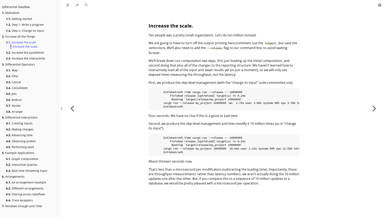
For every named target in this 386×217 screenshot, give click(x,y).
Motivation (11, 13)
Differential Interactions (19, 117)
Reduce (14, 100)
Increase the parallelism (25, 52)
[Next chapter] (374, 108)
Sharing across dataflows (25, 194)
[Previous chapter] (73, 108)
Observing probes (21, 141)
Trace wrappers (19, 200)
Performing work (20, 147)
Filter (12, 76)
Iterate (13, 105)
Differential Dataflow (16, 7)
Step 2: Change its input (25, 31)
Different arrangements (25, 188)
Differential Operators (18, 64)
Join (11, 94)
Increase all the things (18, 36)
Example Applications (18, 153)
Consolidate (17, 88)
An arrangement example (26, 182)
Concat (13, 82)
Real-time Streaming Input (26, 171)
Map (12, 70)
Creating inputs (19, 123)
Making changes (20, 129)
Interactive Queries (21, 165)
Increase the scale (21, 42)
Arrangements (13, 176)
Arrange (14, 112)
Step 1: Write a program (25, 25)
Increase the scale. (25, 46)
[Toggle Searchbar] (86, 5)
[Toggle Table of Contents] (68, 5)
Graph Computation (22, 159)
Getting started (19, 19)
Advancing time (19, 135)
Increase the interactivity (25, 58)
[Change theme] (77, 5)
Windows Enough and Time (22, 206)
